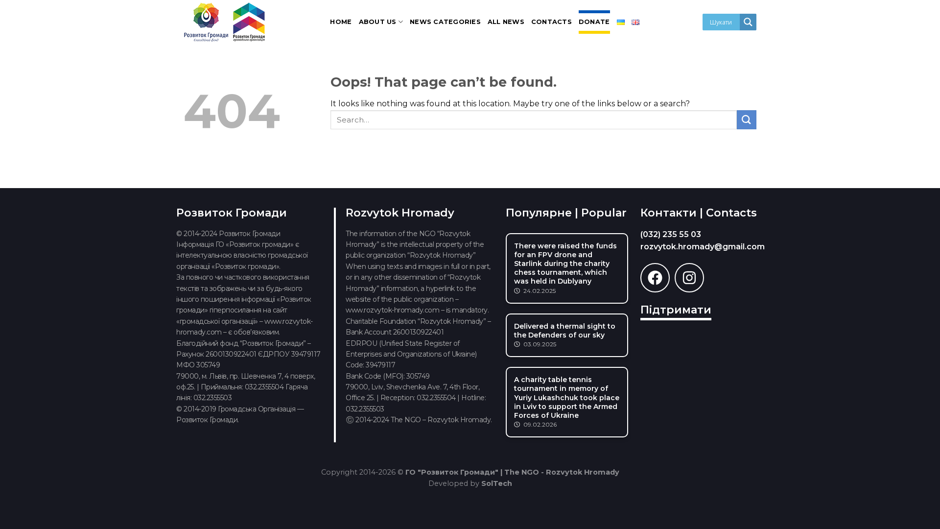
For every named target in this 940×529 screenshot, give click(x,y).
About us (378, 21)
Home (341, 21)
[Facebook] (655, 277)
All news (506, 21)
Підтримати (675, 309)
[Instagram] (689, 277)
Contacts (551, 21)
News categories (445, 21)
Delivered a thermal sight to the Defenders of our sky (564, 330)
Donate (594, 21)
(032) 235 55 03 (670, 234)
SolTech (496, 483)
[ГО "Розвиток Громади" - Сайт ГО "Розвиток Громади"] (225, 22)
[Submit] (746, 119)
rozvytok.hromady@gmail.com (702, 246)
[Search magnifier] (748, 22)
